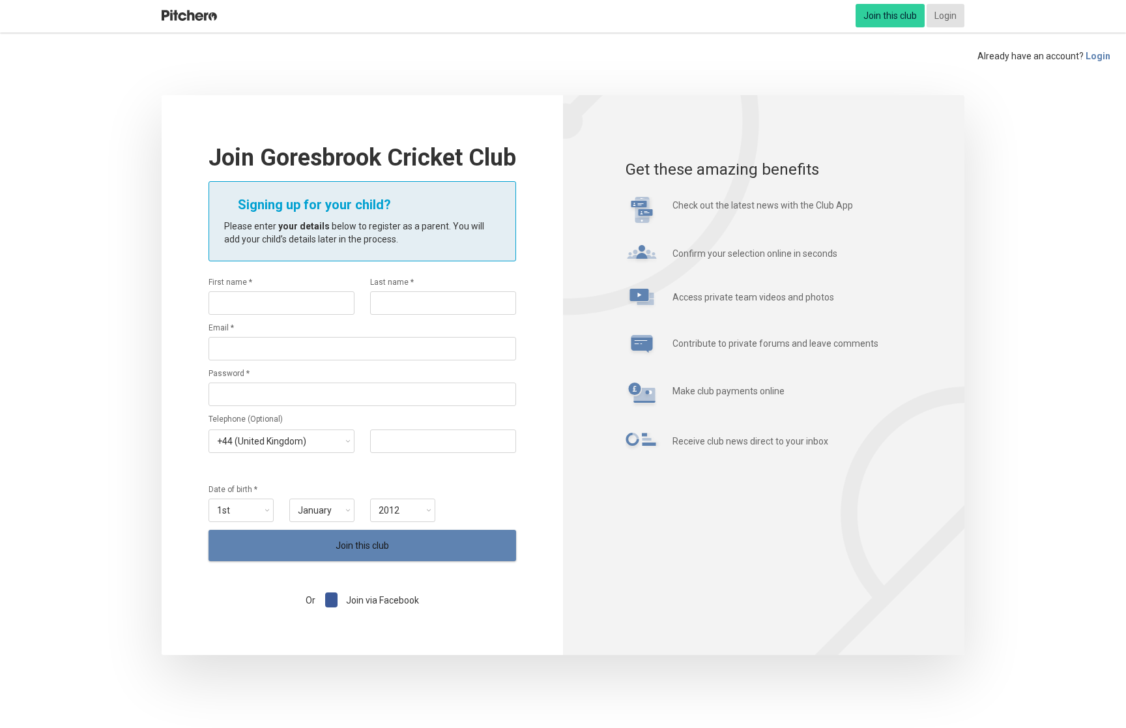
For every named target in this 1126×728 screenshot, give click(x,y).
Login (945, 15)
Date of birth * (233, 489)
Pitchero (189, 15)
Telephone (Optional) (246, 419)
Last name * (392, 282)
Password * (229, 373)
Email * (221, 327)
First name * (230, 282)
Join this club (890, 15)
